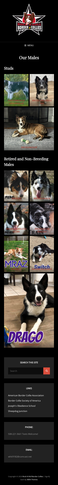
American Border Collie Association (26, 395)
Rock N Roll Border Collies (33, 476)
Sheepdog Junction (17, 411)
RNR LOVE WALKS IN (41, 198)
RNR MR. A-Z (16, 269)
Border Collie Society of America (24, 400)
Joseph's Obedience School (21, 405)
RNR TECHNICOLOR (29, 147)
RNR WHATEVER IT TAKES (29, 344)
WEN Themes (32, 479)
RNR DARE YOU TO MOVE (42, 269)
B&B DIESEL (16, 198)
